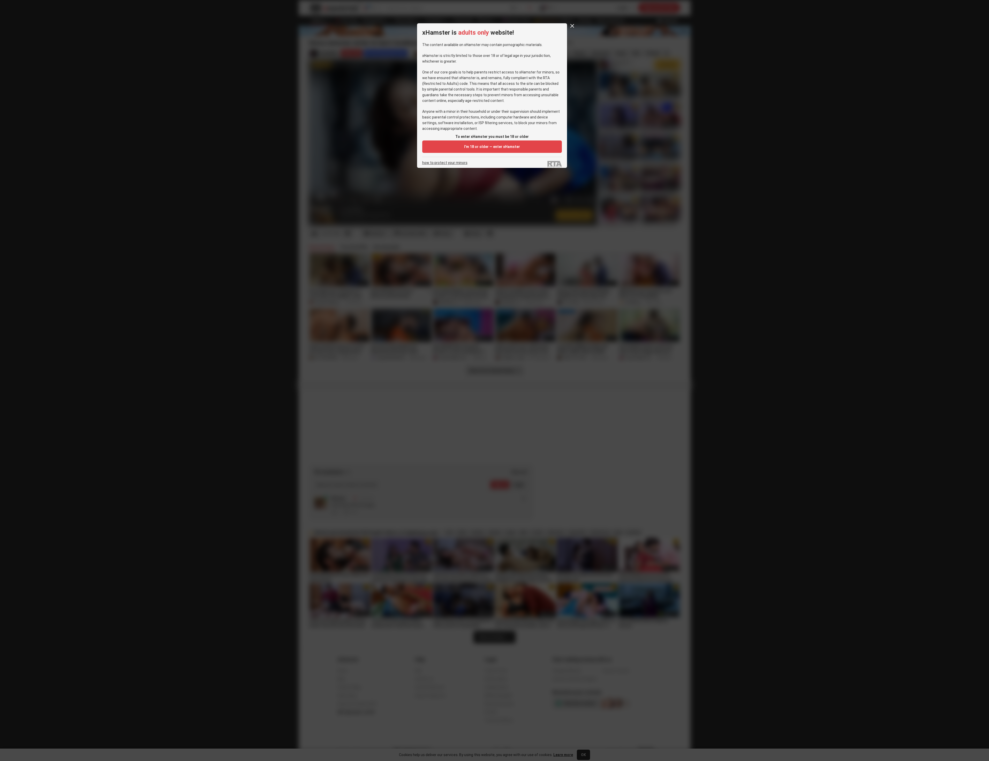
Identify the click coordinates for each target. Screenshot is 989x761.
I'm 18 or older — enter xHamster (492, 147)
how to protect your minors (444, 163)
